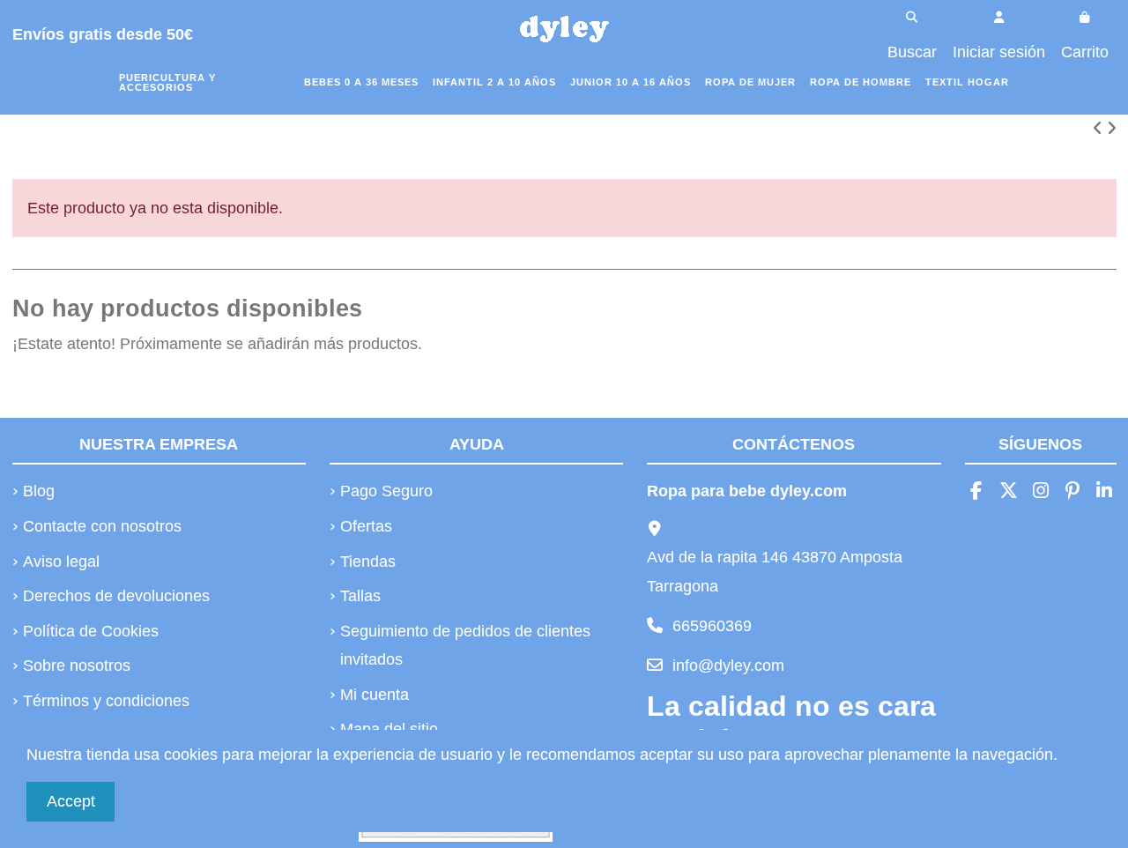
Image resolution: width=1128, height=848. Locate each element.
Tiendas (368, 561)
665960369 (712, 626)
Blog (39, 491)
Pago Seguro (386, 491)
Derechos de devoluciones (116, 596)
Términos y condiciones (106, 701)
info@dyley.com (728, 665)
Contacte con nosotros (102, 526)
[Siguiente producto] (1112, 129)
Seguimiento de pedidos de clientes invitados (465, 645)
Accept (71, 801)
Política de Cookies (91, 631)
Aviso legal (61, 561)
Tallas (360, 596)
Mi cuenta (374, 694)
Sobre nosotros (76, 665)
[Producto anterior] (1100, 129)
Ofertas (366, 526)
